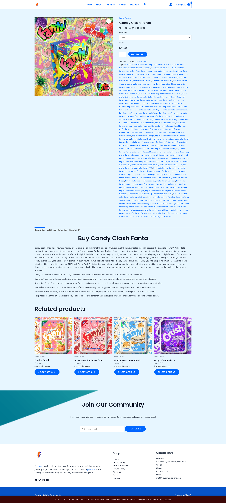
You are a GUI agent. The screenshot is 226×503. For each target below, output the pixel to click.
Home (89, 4)
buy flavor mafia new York (151, 103)
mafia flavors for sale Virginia (150, 216)
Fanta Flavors (125, 18)
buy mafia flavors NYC (143, 168)
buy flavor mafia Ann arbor (170, 90)
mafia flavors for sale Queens (169, 213)
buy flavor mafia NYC (153, 106)
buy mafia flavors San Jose (164, 181)
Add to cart (138, 54)
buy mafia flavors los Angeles (163, 145)
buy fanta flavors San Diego (164, 84)
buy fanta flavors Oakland (140, 81)
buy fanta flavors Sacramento (139, 84)
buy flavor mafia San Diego (149, 110)
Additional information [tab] (57, 230)
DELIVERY (134, 4)
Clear (121, 42)
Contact (122, 4)
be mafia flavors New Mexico (136, 64)
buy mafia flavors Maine (165, 148)
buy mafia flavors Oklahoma (143, 171)
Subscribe (135, 428)
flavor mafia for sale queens (165, 200)
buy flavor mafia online (173, 106)
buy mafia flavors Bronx (165, 123)
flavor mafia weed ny (140, 203)
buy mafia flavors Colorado (152, 129)
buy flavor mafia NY (135, 106)
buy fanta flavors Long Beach (166, 71)
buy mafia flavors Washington (131, 190)
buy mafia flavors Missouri (177, 155)
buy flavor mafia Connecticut (169, 97)
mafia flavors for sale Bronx (141, 206)
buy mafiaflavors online (162, 194)
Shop (98, 4)
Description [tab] (40, 230)
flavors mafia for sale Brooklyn (163, 203)
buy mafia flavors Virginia (176, 187)
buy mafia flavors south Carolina (148, 184)
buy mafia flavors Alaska (160, 116)
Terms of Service (120, 465)
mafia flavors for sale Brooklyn (167, 206)
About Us (111, 4)
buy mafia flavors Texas (155, 187)
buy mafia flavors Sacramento (155, 178)
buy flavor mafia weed (168, 113)
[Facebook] (36, 480)
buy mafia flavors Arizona (138, 119)
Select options (47, 372)
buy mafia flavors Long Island (137, 145)
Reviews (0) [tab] (74, 230)
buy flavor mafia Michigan (147, 100)
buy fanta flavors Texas (148, 90)
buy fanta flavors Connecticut (163, 68)
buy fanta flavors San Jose (149, 87)
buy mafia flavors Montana (154, 158)
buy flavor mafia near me (169, 100)
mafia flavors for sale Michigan (156, 210)
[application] (102, 4)
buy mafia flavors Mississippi (153, 155)
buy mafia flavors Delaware (141, 132)
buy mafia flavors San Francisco (138, 181)
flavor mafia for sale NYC (141, 200)
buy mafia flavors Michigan (174, 152)
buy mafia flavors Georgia (143, 135)
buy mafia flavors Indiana (163, 139)
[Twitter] (39, 480)
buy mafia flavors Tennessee (131, 187)
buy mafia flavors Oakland (164, 168)
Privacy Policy (119, 462)
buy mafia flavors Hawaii (165, 135)
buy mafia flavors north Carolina (141, 165)
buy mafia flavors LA (158, 142)
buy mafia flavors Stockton (174, 184)
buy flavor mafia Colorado (145, 97)
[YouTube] (47, 480)
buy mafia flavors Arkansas (161, 119)
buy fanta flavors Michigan (173, 74)
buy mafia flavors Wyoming (140, 194)
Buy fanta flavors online (162, 81)
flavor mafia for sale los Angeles (161, 197)
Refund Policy (119, 468)
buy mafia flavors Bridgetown (142, 123)
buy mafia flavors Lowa (144, 148)
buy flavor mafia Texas (148, 113)
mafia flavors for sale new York (142, 213)
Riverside (167, 216)
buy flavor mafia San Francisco (174, 110)
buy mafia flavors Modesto (130, 158)
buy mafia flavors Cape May (170, 126)
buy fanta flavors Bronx (159, 64)
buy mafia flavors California (145, 126)
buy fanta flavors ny (170, 77)
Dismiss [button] (167, 499)
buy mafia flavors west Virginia (158, 190)
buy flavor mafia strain (128, 113)
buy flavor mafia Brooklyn (167, 93)
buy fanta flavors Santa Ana (172, 87)
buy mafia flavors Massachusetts (148, 152)
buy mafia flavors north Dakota (169, 165)
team (40, 466)
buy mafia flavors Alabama (137, 116)
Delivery (116, 475)
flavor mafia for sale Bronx (135, 197)
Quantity (123, 32)
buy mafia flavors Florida (164, 132)
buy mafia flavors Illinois (141, 139)
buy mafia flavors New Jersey (161, 161)
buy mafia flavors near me (177, 158)
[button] (108, 21)
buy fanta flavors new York (150, 77)
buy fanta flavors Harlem (142, 71)
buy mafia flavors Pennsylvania (146, 174)
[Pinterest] (43, 480)
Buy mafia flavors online (166, 171)
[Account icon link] (171, 4)
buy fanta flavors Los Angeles (148, 74)
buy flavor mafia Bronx (145, 93)
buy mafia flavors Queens (171, 174)
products (91, 469)
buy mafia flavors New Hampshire (133, 161)
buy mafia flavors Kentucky (137, 142)
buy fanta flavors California (139, 68)
